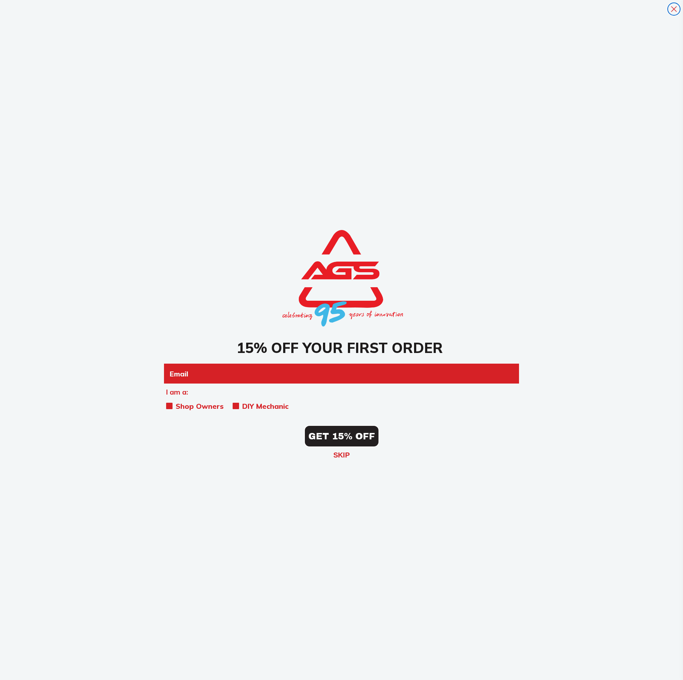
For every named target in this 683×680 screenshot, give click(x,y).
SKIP (341, 455)
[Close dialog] (674, 9)
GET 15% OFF (341, 436)
